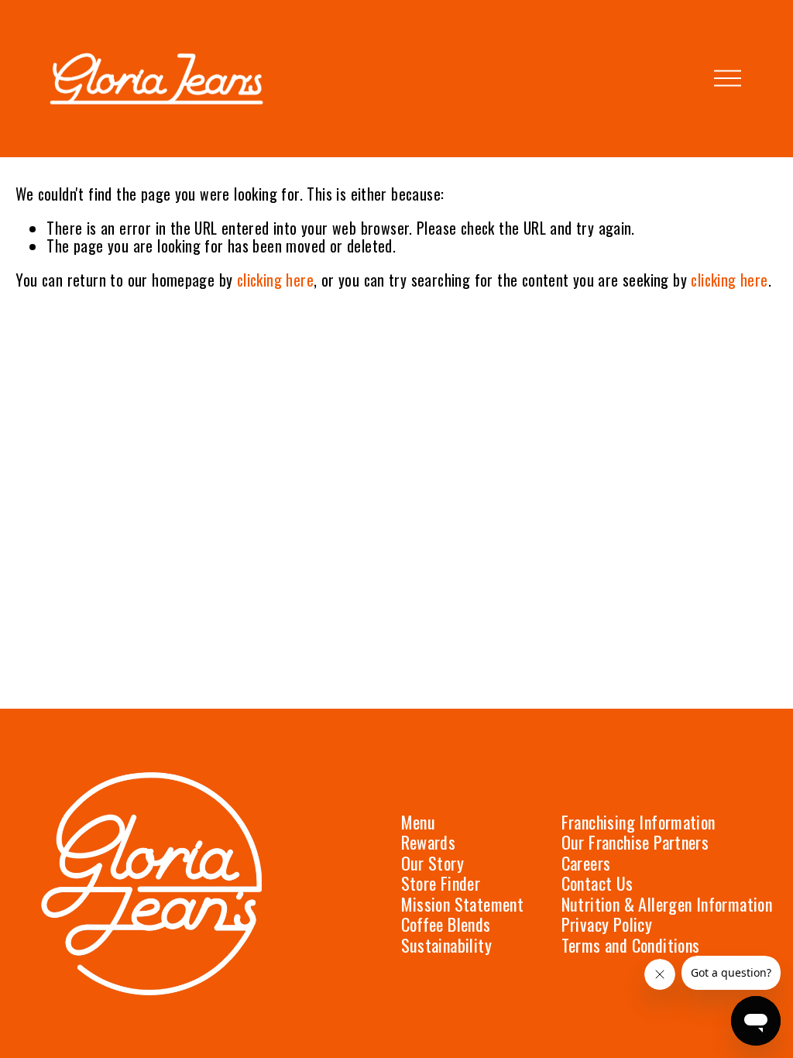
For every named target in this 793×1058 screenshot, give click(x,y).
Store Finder (441, 883)
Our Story (433, 863)
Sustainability (447, 945)
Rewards (428, 842)
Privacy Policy (607, 924)
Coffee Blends (446, 924)
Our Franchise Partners (635, 842)
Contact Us (597, 883)
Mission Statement (462, 904)
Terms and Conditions (630, 945)
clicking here (275, 280)
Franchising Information (638, 822)
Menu (418, 822)
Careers (586, 863)
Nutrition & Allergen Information (667, 904)
